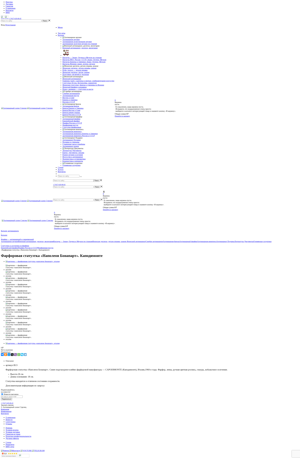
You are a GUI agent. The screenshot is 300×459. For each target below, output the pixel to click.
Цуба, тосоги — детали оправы (75, 70)
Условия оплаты (12, 430)
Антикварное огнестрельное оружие (77, 42)
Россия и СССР (68, 102)
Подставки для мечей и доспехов (75, 74)
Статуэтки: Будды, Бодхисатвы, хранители (79, 83)
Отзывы (9, 424)
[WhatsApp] (18, 354)
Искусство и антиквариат (72, 157)
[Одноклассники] (5, 354)
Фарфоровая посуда (70, 125)
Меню (60, 27)
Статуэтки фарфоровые (71, 127)
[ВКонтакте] (2, 354)
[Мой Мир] (9, 354)
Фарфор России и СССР (72, 123)
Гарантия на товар (13, 434)
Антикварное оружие (71, 39)
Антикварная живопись (72, 132)
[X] (12, 354)
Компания (5, 409)
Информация (6, 411)
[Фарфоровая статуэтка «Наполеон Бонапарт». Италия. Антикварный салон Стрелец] (33, 261)
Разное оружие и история (72, 155)
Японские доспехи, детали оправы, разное (79, 68)
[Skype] (22, 354)
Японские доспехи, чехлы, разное (76, 72)
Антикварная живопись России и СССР (78, 136)
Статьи (8, 442)
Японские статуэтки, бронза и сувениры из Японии (83, 85)
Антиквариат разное (70, 146)
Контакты (5, 414)
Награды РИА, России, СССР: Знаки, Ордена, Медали (84, 60)
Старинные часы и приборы (73, 144)
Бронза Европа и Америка (72, 108)
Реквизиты (10, 445)
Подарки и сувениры (70, 142)
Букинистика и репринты (72, 161)
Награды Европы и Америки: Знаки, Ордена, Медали (83, 62)
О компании (10, 418)
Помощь (9, 428)
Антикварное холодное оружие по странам (79, 44)
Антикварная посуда (70, 96)
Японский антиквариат (71, 79)
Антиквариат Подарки (71, 140)
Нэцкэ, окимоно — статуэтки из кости (77, 89)
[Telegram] (25, 354)
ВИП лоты (10, 447)
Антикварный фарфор (71, 119)
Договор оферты (12, 438)
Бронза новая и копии (71, 112)
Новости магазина (10, 394)
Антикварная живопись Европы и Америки (80, 134)
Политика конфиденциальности (18, 436)
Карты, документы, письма (73, 153)
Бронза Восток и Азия (71, 110)
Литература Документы (71, 151)
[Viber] (15, 354)
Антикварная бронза (70, 106)
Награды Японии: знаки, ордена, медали (78, 64)
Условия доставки (13, 432)
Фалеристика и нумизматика (74, 159)
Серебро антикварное (71, 93)
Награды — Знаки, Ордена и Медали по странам (82, 58)
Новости (9, 420)
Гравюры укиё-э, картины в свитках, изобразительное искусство (88, 81)
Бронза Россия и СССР (71, 115)
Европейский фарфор (71, 121)
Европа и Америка (69, 100)
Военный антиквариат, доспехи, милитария (80, 48)
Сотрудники (10, 422)
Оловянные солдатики (71, 165)
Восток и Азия (68, 98)
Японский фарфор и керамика (74, 87)
